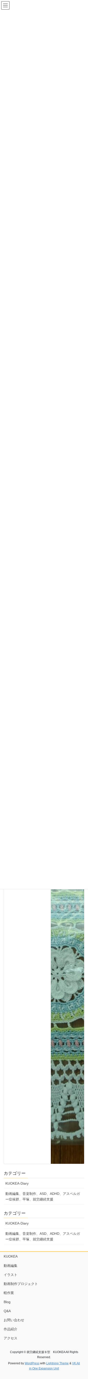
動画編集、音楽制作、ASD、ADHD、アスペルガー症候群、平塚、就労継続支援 (42, 1196)
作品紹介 (10, 1329)
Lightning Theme (57, 1363)
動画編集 (10, 1266)
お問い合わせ (14, 1320)
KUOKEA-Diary (17, 1183)
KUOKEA (11, 1256)
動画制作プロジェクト (21, 1284)
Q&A (7, 1311)
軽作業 (9, 1293)
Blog (7, 1302)
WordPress (32, 1363)
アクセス (10, 1338)
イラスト (10, 1275)
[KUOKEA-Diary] (67, 980)
